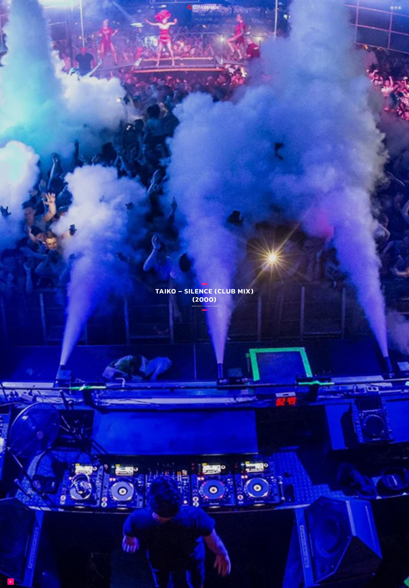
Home (196, 19)
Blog (203, 15)
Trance (203, 19)
